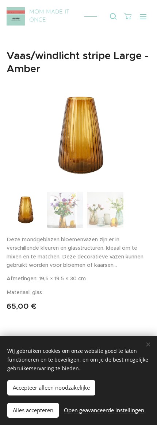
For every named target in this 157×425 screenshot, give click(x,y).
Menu (143, 16)
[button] (113, 16)
